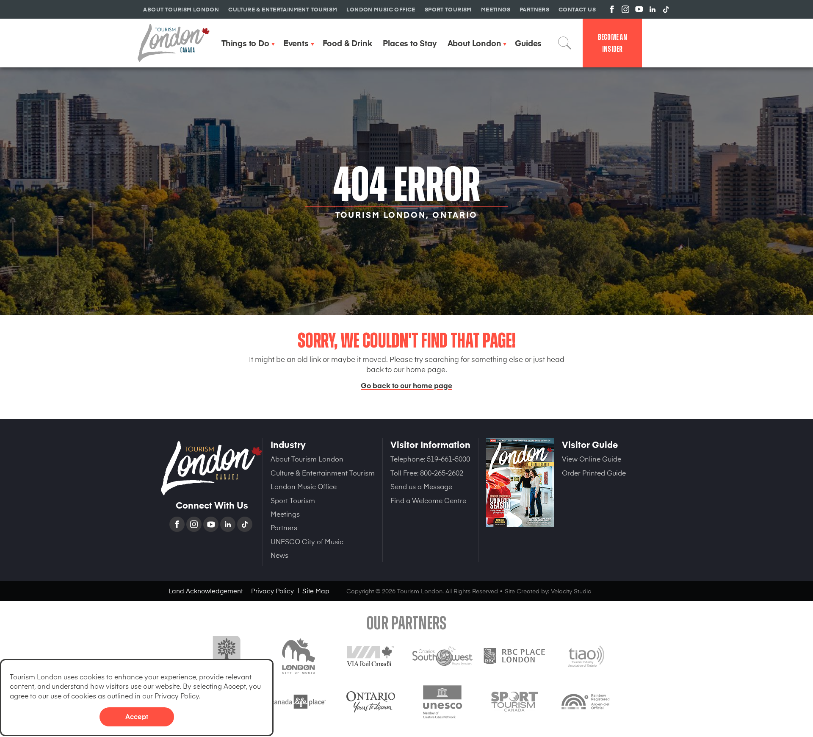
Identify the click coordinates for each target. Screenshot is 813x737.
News (279, 554)
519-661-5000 (448, 458)
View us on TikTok (666, 9)
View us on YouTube (638, 9)
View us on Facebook (611, 9)
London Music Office (304, 486)
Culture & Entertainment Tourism (323, 472)
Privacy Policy (177, 695)
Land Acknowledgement (206, 590)
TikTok (245, 524)
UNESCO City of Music (307, 541)
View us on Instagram (625, 9)
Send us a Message (421, 486)
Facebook (177, 524)
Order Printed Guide (594, 472)
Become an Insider (612, 43)
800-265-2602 (441, 472)
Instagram (194, 524)
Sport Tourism (293, 500)
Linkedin (228, 524)
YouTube (211, 524)
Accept (136, 716)
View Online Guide (591, 458)
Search (565, 43)
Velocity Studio (571, 591)
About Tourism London (307, 458)
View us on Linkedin (652, 9)
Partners (284, 527)
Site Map (315, 590)
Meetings (285, 513)
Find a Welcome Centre (428, 500)
